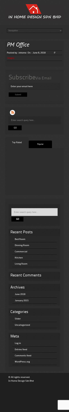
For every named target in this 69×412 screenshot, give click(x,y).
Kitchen (19, 257)
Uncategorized (22, 325)
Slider (18, 318)
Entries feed (21, 349)
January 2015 (22, 300)
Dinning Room (22, 245)
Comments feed (23, 355)
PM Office (18, 45)
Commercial (21, 251)
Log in (18, 343)
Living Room (21, 263)
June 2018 (20, 294)
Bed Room (20, 239)
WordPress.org (22, 361)
